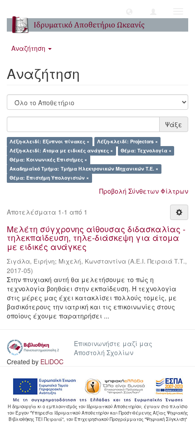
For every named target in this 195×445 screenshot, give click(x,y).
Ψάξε (173, 124)
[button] (129, 11)
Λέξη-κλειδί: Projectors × (127, 141)
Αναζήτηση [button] (29, 48)
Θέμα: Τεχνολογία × (146, 150)
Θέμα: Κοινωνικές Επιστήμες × (48, 159)
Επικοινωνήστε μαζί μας (113, 343)
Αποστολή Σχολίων (103, 352)
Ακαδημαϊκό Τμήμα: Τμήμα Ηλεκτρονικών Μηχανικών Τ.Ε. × (84, 169)
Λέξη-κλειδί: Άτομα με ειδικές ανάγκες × (61, 150)
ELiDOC (51, 361)
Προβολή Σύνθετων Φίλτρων (143, 191)
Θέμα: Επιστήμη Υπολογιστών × (49, 178)
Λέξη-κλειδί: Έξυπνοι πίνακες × (49, 141)
